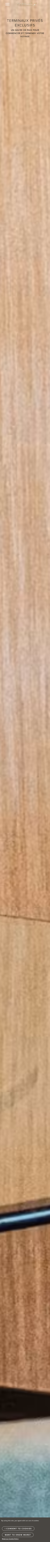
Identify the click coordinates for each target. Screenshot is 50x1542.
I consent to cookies (18, 1528)
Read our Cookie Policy (10, 1539)
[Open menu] (7, 4)
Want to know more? (18, 1535)
